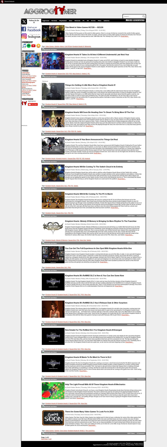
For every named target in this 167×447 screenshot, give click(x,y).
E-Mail (29, 76)
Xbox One (83, 240)
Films (99, 21)
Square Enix (61, 73)
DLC (65, 131)
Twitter (34, 76)
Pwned (128, 443)
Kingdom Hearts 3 (63, 294)
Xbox (70, 21)
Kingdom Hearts (50, 131)
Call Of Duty (68, 46)
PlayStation (63, 21)
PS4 (69, 131)
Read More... (125, 36)
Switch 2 (84, 73)
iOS (83, 158)
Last (50, 439)
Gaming (57, 46)
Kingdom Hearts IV (78, 46)
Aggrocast (45, 21)
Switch (79, 131)
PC (84, 21)
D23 (67, 73)
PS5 (70, 73)
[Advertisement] (31, 160)
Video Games (49, 46)
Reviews (54, 21)
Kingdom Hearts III (51, 294)
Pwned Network (9, 1)
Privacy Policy (130, 445)
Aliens (62, 46)
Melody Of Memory (62, 240)
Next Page (44, 439)
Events (93, 21)
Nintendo (77, 21)
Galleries (106, 21)
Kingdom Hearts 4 (61, 158)
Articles (24, 76)
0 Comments (141, 49)
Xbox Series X (76, 73)
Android (87, 158)
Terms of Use (139, 445)
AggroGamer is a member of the (103, 445)
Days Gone (63, 431)
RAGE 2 (82, 431)
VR (88, 21)
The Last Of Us (90, 431)
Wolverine (88, 46)
